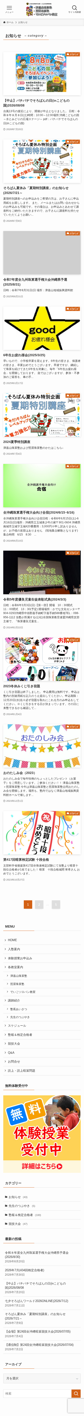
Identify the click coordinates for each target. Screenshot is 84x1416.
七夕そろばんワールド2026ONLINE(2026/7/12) (36, 1303)
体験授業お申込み (20, 958)
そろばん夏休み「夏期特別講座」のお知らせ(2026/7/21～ (35, 1318)
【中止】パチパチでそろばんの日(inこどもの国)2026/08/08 (35, 1288)
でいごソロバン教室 (22, 991)
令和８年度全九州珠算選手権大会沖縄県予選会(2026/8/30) (37, 1257)
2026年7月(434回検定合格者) (24, 1272)
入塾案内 (14, 949)
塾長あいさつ (18, 1009)
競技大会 (14, 1043)
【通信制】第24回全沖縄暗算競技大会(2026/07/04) (39, 1347)
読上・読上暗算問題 (21, 1070)
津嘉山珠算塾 (18, 975)
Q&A (11, 1052)
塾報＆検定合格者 (20, 1034)
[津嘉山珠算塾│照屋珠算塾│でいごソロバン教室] (42, 9)
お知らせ (18, 1197)
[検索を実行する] (76, 1393)
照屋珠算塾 (17, 983)
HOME (12, 940)
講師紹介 (14, 1000)
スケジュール (17, 1025)
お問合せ (14, 1061)
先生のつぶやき (20, 1017)
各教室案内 (15, 967)
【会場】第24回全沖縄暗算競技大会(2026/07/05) (39, 1333)
